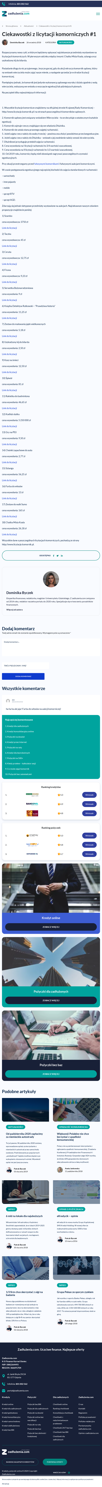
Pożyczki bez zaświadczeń (20, 774)
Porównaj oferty (55, 1462)
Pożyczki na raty (14, 747)
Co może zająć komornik (18, 768)
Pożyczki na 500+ (15, 758)
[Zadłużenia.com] (15, 13)
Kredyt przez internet (17, 742)
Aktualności (65, 42)
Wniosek (89, 795)
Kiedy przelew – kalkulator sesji (21, 763)
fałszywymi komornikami (46, 164)
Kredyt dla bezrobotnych (18, 752)
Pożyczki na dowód (16, 736)
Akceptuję (5, 1484)
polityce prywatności (86, 1479)
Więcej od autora (14, 609)
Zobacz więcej (51, 927)
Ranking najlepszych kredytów (20, 1462)
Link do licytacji (9, 228)
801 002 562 (23, 4)
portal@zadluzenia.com (18, 1390)
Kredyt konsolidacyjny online (20, 731)
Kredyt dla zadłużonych (18, 726)
